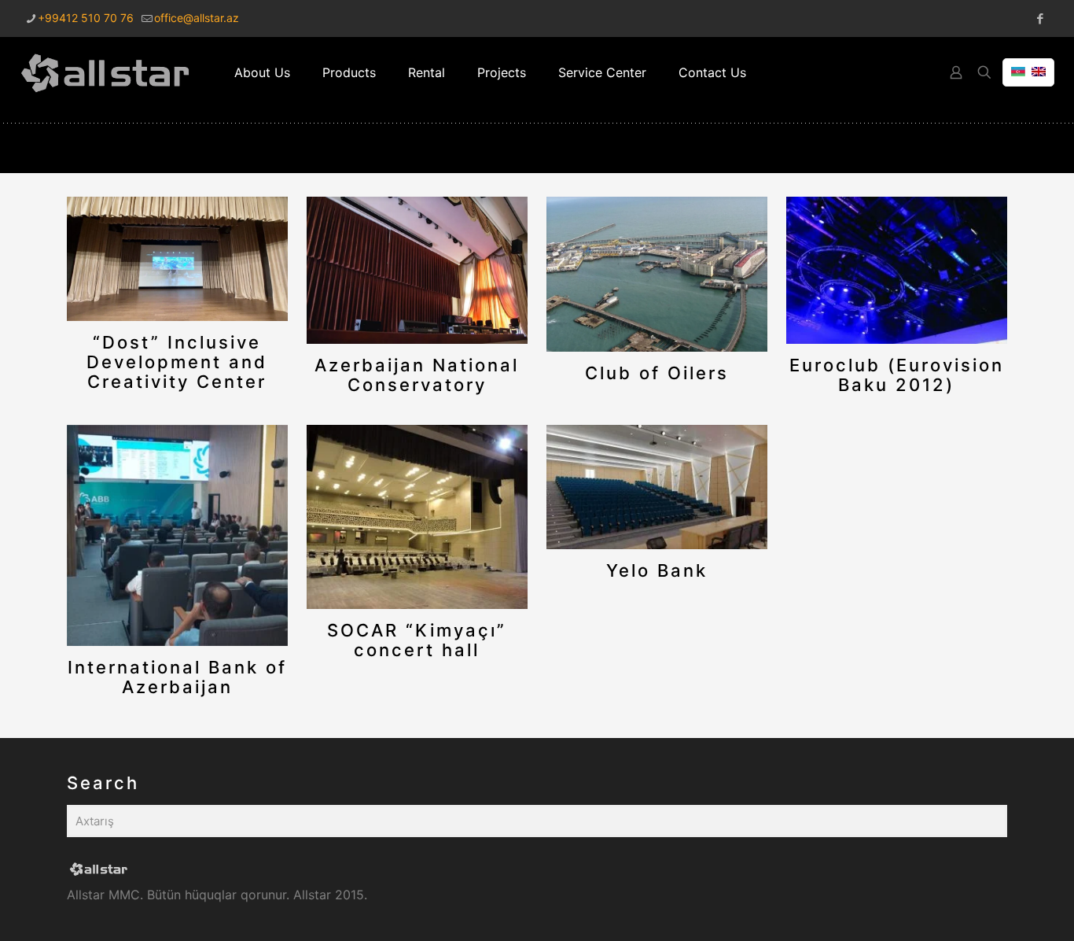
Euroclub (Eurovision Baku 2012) (896, 375)
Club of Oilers (657, 373)
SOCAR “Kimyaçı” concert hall (416, 640)
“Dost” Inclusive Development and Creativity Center (176, 362)
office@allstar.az (196, 17)
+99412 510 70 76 (86, 17)
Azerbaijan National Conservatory (416, 375)
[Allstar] (105, 72)
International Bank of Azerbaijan (177, 677)
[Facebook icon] (1040, 18)
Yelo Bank (657, 570)
